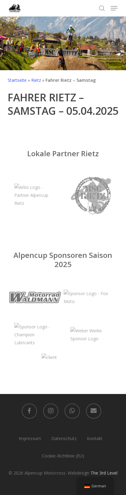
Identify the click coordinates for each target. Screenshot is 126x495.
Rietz (36, 80)
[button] (114, 8)
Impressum (30, 438)
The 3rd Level (104, 473)
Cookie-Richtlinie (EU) (63, 456)
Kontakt (94, 438)
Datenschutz (63, 438)
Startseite (17, 80)
